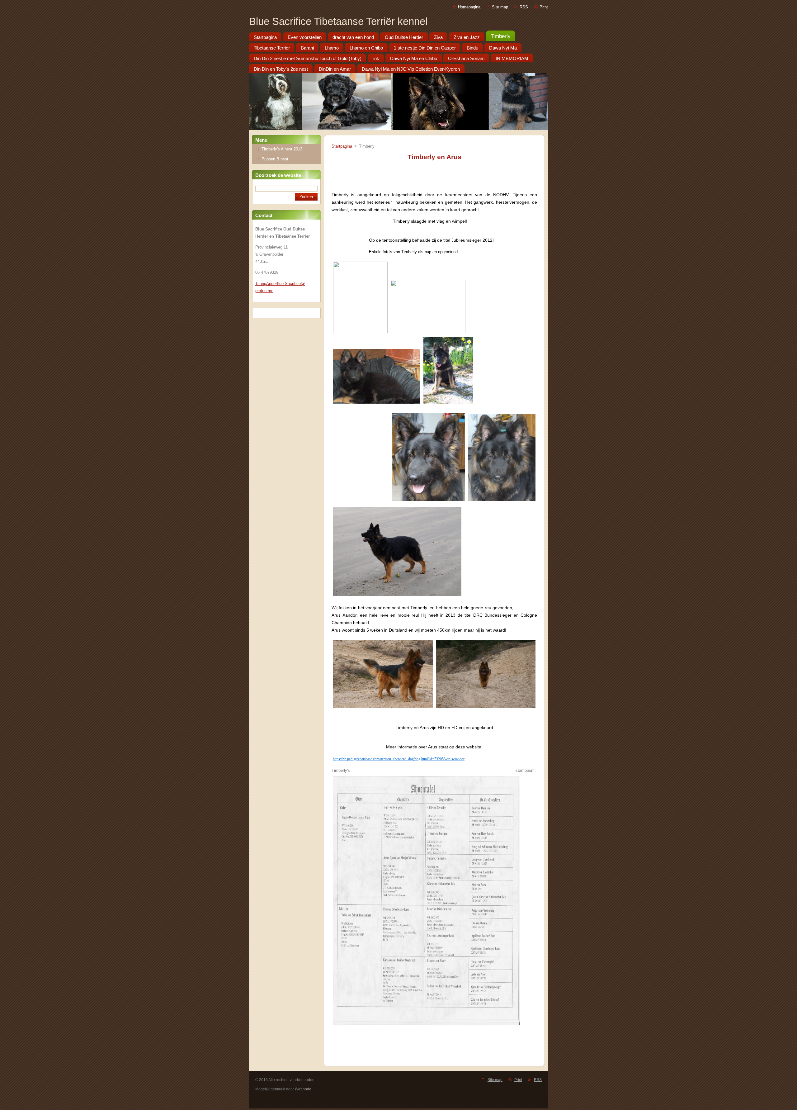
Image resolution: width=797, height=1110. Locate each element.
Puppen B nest (275, 159)
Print (544, 7)
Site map (500, 7)
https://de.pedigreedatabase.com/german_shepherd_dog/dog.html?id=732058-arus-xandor (399, 759)
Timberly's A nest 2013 (282, 149)
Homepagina (469, 7)
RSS (524, 7)
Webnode (303, 1089)
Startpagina (342, 146)
